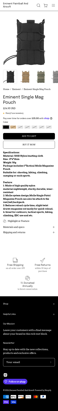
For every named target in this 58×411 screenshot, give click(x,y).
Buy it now (29, 145)
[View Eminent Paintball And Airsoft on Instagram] (5, 375)
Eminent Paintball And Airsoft (15, 5)
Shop (5, 304)
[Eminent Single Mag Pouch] (10, 77)
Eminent (16, 89)
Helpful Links (9, 314)
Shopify (48, 390)
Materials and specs (13, 227)
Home (6, 89)
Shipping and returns (14, 232)
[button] (38, 5)
